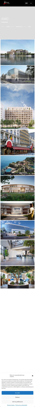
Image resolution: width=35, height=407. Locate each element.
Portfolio (19, 26)
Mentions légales (11, 405)
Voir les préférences (17, 401)
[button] (32, 376)
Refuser (17, 397)
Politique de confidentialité (21, 405)
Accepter (17, 393)
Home (8, 26)
